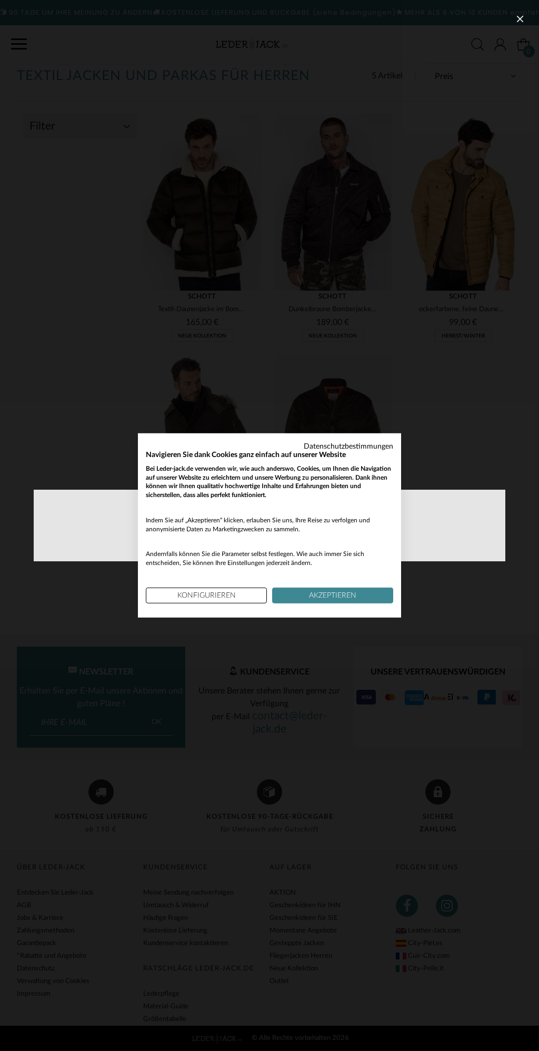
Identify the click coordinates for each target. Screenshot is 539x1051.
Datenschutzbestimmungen (348, 446)
